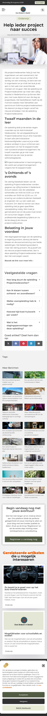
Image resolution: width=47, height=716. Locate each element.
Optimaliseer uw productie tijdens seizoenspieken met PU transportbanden (12, 398)
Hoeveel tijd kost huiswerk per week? (23, 313)
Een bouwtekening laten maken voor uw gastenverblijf (11, 382)
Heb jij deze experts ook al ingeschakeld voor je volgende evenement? (33, 449)
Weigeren (23, 701)
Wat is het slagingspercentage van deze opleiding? (23, 325)
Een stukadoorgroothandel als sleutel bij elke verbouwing (12, 433)
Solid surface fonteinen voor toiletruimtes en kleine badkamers (12, 465)
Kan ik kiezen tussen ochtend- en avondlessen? (23, 292)
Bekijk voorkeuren (23, 708)
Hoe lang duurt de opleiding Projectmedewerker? (23, 281)
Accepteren (23, 695)
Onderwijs (23, 18)
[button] (43, 665)
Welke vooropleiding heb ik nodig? (23, 302)
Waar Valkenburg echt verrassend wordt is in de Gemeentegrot (33, 414)
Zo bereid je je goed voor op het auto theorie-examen (21, 588)
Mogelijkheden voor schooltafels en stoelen (23, 634)
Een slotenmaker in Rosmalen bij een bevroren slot (12, 449)
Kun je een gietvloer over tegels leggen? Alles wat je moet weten (33, 465)
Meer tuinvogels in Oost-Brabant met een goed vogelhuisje (33, 481)
